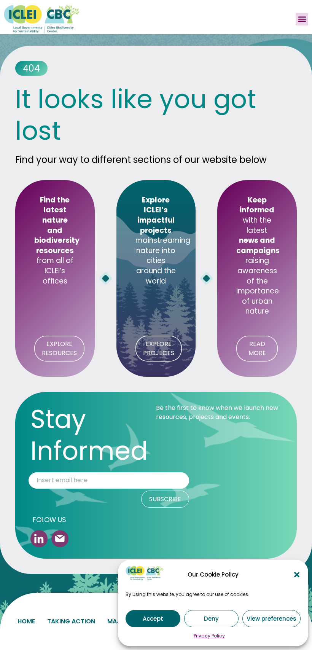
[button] (297, 574)
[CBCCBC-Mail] (59, 538)
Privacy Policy (209, 635)
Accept (153, 619)
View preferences (271, 619)
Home (26, 621)
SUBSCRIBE (165, 499)
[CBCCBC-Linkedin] (39, 538)
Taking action (71, 621)
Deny (211, 619)
